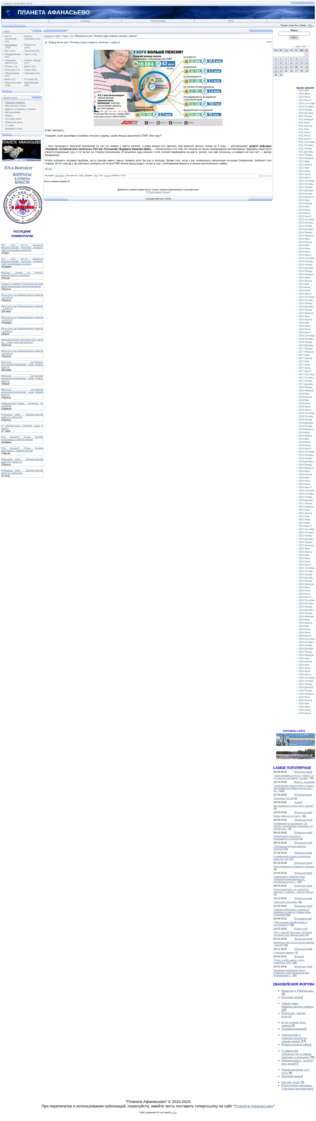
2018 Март (304, 393)
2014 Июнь (304, 248)
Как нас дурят (291, 1082)
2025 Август (305, 674)
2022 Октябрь (306, 571)
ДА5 (95, 175)
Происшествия (13, 82)
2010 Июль (304, 97)
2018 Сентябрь (307, 413)
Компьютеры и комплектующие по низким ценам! (294, 1038)
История (29, 79)
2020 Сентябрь (307, 490)
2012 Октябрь (306, 184)
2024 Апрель (305, 622)
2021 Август (305, 526)
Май (65, 36)
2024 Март (304, 619)
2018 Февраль (306, 390)
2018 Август (305, 410)
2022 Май (304, 555)
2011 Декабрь (306, 151)
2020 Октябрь (306, 493)
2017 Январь (306, 348)
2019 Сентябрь (307, 451)
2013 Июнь (304, 209)
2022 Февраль (306, 545)
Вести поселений (10, 37)
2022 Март (304, 548)
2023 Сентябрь (307, 600)
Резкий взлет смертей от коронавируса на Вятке (287, 837)
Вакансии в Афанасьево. (298, 990)
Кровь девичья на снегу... (287, 816)
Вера (7, 79)
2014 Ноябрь (306, 264)
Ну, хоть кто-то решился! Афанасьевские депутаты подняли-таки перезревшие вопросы (22, 247)
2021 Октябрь (306, 532)
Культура (10, 69)
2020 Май (304, 477)
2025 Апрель (305, 661)
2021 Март (304, 510)
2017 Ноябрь (306, 380)
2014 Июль (304, 251)
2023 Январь (306, 581)
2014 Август (305, 255)
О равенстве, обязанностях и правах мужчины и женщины (296, 1054)
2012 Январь (306, 155)
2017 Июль (304, 368)
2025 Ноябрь (306, 684)
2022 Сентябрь (307, 568)
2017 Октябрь (306, 377)
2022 (58, 36)
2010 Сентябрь (307, 103)
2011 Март (304, 122)
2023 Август (305, 597)
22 (306, 66)
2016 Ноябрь (306, 342)
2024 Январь (306, 613)
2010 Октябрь (306, 106)
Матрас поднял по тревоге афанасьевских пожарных (22, 273)
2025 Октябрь (306, 681)
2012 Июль (304, 174)
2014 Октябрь (306, 261)
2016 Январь (306, 309)
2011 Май (304, 129)
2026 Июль (304, 710)
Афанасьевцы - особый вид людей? (297, 1062)
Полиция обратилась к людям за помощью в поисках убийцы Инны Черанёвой (292, 912)
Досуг (27, 66)
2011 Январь (305, 116)
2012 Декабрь (306, 190)
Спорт (27, 69)
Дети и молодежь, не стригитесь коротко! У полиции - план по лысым (293, 890)
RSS (310, 25)
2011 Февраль (306, 119)
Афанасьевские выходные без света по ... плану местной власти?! (22, 341)
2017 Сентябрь (307, 374)
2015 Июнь (304, 287)
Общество (30, 44)
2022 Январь (306, 542)
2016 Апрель (305, 319)
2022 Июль (304, 561)
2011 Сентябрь (307, 142)
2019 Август (305, 448)
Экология (29, 50)
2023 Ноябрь (306, 606)
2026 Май (304, 703)
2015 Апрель (305, 280)
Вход (231, 21)
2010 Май (304, 90)
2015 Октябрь (306, 300)
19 (291, 66)
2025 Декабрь (306, 687)
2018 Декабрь (306, 422)
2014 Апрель (305, 242)
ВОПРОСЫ (22, 174)
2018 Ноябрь (306, 419)
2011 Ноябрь (305, 148)
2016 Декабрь (306, 345)
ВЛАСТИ (22, 182)
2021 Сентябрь (307, 529)
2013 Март (304, 200)
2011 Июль (304, 135)
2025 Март (304, 658)
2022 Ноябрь (306, 574)
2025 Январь (306, 652)
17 (281, 66)
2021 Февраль (306, 506)
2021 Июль (304, 522)
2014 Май (304, 245)
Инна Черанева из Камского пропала (294, 866)
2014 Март (304, 238)
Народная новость (10, 61)
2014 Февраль (306, 235)
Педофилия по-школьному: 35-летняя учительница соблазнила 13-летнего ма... (293, 826)
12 (291, 62)
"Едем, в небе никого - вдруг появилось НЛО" (289, 961)
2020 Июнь (304, 481)
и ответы (22, 178)
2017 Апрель (305, 358)
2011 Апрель (305, 126)
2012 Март (304, 161)
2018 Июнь (304, 403)
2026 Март (304, 697)
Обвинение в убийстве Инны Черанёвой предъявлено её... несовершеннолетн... (290, 879)
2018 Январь (306, 387)
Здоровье (29, 73)
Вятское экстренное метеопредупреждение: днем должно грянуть (22, 365)
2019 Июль (304, 445)
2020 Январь (306, 464)
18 (286, 66)
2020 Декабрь (306, 500)
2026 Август (305, 713)
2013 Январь (306, 193)
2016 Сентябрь (307, 335)
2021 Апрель (305, 513)
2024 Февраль (306, 616)
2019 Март (304, 432)
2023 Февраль (306, 584)
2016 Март (304, 316)
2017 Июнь (304, 364)
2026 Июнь (304, 706)
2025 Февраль (306, 655)
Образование (12, 73)
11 (286, 62)
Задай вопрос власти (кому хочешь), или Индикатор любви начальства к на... (294, 788)
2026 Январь (306, 690)
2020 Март (304, 471)
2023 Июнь (304, 590)
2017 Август (305, 371)
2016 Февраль (306, 313)
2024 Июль (304, 632)
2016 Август (305, 332)
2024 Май (304, 626)
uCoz (174, 1112)
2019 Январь (306, 426)
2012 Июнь (304, 171)
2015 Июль (304, 290)
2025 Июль (304, 671)
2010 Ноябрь (306, 109)
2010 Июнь (304, 93)
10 (281, 62)
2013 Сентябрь (307, 219)
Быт (7, 50)
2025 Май (304, 664)
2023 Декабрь (306, 610)
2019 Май (304, 439)
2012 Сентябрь (307, 180)
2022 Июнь (304, 558)
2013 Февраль (306, 197)
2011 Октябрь (306, 145)
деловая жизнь (292, 997)
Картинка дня (31, 82)
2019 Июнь (304, 442)
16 (276, 66)
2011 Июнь (304, 132)
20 (71, 36)
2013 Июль (304, 213)
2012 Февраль (306, 158)
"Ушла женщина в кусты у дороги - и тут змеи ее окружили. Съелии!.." (293, 776)
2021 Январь (306, 503)
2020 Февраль (306, 468)
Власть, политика (29, 37)
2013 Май (304, 206)
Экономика (11, 44)
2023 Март (304, 587)
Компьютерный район (296, 1044)
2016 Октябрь (306, 339)
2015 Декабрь (306, 306)
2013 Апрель (305, 203)
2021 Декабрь (306, 539)
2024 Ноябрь (306, 645)
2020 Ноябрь (306, 497)
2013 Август (305, 216)
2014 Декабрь (306, 268)
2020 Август (305, 487)
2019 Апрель (305, 435)
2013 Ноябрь (306, 226)
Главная (85, 21)
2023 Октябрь (306, 603)
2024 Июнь (304, 629)
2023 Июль (304, 593)
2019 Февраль (306, 429)
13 (296, 62)
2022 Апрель (305, 551)
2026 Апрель (305, 700)
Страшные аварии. (284, 952)
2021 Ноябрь (306, 535)
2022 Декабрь (306, 577)
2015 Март (304, 277)
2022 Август (305, 564)
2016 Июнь (304, 326)
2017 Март (304, 355)
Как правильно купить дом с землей (293, 806)
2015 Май (304, 284)
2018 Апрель (305, 397)
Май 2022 (301, 46)
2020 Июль (304, 484)
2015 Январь (306, 271)
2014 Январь (306, 232)
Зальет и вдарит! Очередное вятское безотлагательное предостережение (22, 285)
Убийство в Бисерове (285, 902)
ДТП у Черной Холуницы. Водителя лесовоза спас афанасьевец (293, 933)
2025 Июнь (304, 668)
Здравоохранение (293, 1028)
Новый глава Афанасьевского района (297, 1005)
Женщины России (283, 798)
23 (276, 70)
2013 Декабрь (306, 229)
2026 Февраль (306, 693)
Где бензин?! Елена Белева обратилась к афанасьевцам (22, 438)
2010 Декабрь (306, 113)
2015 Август (305, 293)
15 (306, 62)
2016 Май (304, 322)
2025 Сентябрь (307, 677)
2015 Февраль (306, 274)
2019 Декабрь (306, 461)
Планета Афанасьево (254, 1106)
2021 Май (304, 516)
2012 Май (304, 168)
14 (301, 62)
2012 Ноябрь (306, 187)
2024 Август (305, 635)
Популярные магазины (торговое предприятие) (297, 1087)
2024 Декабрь (306, 648)
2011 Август (305, 138)
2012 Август (305, 177)
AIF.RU (48, 168)
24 (281, 70)
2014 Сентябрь (307, 258)
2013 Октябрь (306, 222)
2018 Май (304, 400)
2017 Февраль (306, 351)
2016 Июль (304, 329)
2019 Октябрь (306, 455)
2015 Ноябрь (306, 303)
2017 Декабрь (306, 384)
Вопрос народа (32, 60)
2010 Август (305, 100)
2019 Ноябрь (306, 458)
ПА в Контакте (18, 167)
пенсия (107, 175)
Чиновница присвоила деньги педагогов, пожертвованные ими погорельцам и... (291, 973)
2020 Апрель (305, 474)
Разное (8, 66)
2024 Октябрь (306, 642)
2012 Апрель (305, 164)
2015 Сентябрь (307, 297)
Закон (27, 54)
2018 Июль (304, 406)
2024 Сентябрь (307, 639)
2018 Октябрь (306, 416)
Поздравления (12, 54)
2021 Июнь (304, 519)
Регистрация (158, 21)
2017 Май (304, 361)
